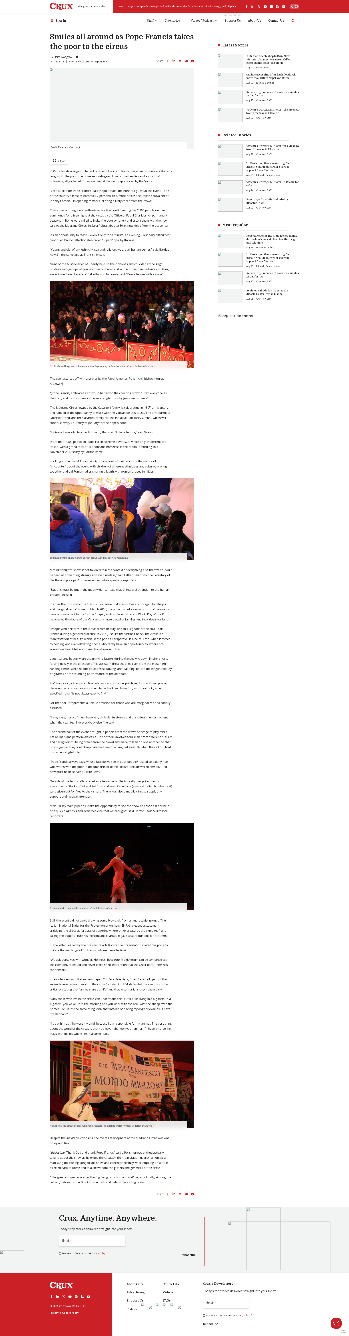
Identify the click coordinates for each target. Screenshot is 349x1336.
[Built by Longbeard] (343, 1331)
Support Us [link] (232, 20)
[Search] (293, 21)
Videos (168, 1292)
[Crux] (61, 6)
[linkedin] (253, 6)
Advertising (136, 1292)
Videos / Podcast (202, 20)
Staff (150, 20)
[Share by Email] (186, 61)
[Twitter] (77, 56)
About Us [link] (254, 20)
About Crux (135, 1284)
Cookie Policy (70, 1312)
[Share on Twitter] (180, 61)
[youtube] (265, 6)
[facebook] (247, 6)
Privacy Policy (98, 1253)
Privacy (54, 1312)
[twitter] (259, 6)
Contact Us (276, 20)
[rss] (277, 6)
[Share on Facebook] (168, 61)
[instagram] (271, 6)
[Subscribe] (284, 6)
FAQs (167, 1300)
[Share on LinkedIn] (174, 61)
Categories (172, 20)
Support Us (135, 1300)
